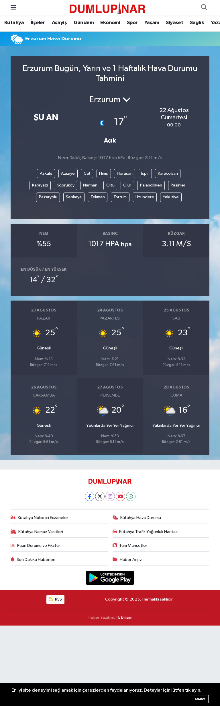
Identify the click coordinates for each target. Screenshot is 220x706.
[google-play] (110, 577)
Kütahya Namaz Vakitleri (40, 532)
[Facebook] (89, 496)
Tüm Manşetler (133, 545)
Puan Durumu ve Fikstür (38, 545)
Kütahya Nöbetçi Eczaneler (43, 517)
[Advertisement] (110, 666)
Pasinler (178, 185)
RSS (58, 599)
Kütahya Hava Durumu (140, 517)
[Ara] (204, 7)
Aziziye (68, 173)
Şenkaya (74, 197)
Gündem (84, 22)
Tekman (98, 197)
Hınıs (103, 173)
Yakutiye (171, 197)
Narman (90, 185)
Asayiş (59, 22)
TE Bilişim (124, 617)
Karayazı (40, 185)
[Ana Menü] (13, 7)
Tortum (120, 197)
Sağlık (197, 22)
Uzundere (144, 197)
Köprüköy (65, 185)
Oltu (110, 185)
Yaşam (151, 22)
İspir (145, 173)
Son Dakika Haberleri (36, 559)
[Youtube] (120, 496)
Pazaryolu (48, 197)
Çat (87, 173)
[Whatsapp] (130, 496)
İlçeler (38, 22)
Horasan (125, 173)
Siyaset (174, 22)
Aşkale (46, 173)
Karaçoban (168, 173)
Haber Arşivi (131, 559)
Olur (127, 185)
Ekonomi (110, 22)
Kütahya (14, 22)
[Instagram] (110, 496)
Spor (132, 22)
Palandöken (151, 185)
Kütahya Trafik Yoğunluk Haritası (148, 532)
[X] (100, 496)
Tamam (199, 699)
